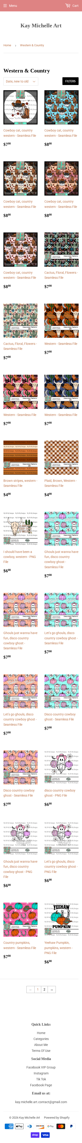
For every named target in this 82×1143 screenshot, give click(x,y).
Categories (41, 1039)
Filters (70, 81)
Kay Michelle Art (41, 25)
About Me (41, 1045)
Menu (13, 6)
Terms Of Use (41, 1051)
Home (7, 45)
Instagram (41, 1073)
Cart (75, 6)
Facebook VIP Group (41, 1067)
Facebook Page (41, 1085)
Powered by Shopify (56, 1117)
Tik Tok (41, 1079)
